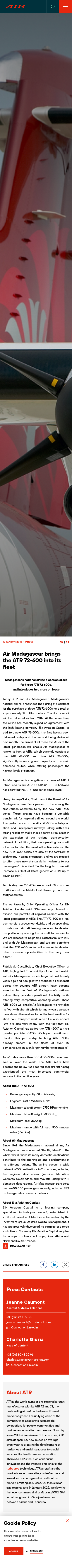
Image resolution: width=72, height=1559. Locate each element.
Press (29, 641)
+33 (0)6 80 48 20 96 (19, 1354)
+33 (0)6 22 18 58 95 (19, 1317)
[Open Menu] (65, 6)
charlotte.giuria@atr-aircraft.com (27, 1359)
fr (67, 642)
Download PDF (20, 1245)
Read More (36, 1551)
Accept (13, 1551)
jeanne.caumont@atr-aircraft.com (28, 1322)
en (61, 642)
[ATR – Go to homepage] (15, 6)
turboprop (12, 1468)
